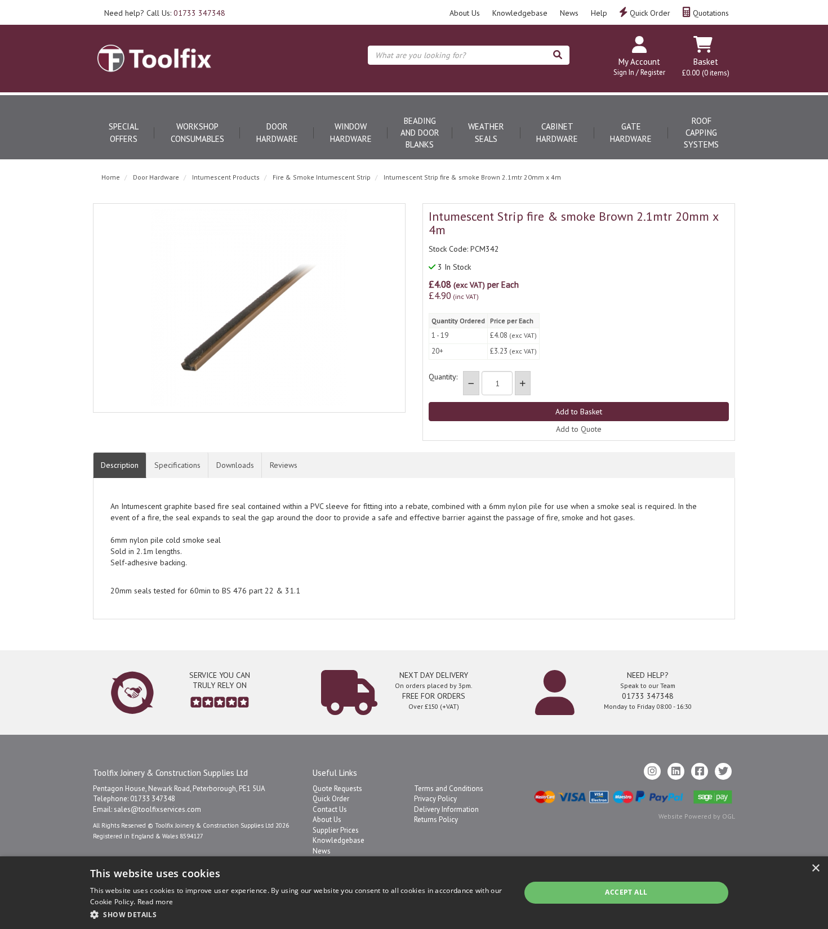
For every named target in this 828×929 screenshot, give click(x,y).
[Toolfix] (154, 48)
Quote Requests (337, 788)
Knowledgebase (519, 13)
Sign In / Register (639, 72)
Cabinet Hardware (557, 132)
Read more (155, 901)
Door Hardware (277, 132)
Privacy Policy (435, 798)
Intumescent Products (226, 177)
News (569, 13)
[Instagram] (652, 771)
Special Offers (124, 132)
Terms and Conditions (448, 788)
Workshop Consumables (197, 132)
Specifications (177, 465)
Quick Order (648, 13)
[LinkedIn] (675, 771)
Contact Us (330, 809)
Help (599, 13)
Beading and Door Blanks (419, 132)
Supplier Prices (336, 830)
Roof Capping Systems (701, 132)
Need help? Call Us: (164, 13)
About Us (464, 13)
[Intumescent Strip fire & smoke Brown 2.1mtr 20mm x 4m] (249, 308)
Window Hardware (351, 132)
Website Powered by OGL (696, 816)
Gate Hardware (631, 132)
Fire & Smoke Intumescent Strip (322, 177)
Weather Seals (486, 132)
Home (110, 177)
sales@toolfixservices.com (157, 809)
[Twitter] (723, 771)
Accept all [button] (626, 892)
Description (120, 465)
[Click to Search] (557, 55)
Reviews (283, 465)
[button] (299, 914)
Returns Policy (436, 819)
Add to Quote (579, 429)
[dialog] (414, 892)
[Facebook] (699, 771)
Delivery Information (446, 809)
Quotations (710, 13)
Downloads (235, 465)
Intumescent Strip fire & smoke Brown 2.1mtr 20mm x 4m (472, 177)
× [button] (815, 868)
